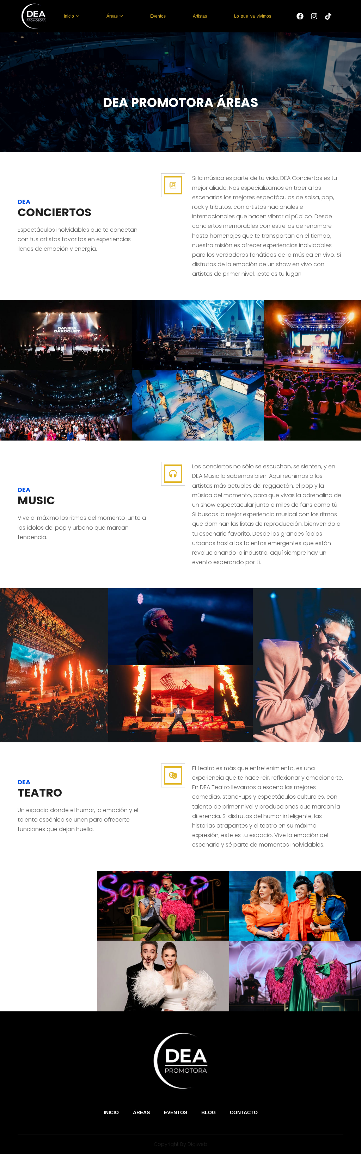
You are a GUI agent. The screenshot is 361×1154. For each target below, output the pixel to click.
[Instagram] (314, 16)
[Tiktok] (328, 16)
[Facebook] (300, 16)
